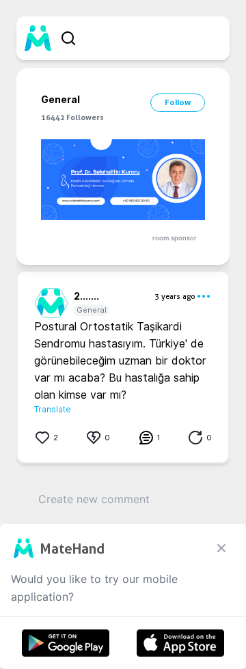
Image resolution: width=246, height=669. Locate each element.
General (92, 310)
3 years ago (174, 296)
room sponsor (174, 238)
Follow (178, 102)
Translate (52, 409)
